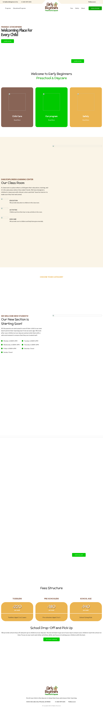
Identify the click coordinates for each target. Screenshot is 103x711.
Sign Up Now (95, 8)
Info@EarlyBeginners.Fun (10, 2)
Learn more (7, 41)
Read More (17, 120)
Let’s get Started (51, 639)
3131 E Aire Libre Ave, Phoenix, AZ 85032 (38, 702)
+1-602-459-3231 (26, 2)
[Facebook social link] (98, 2)
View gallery (79, 555)
